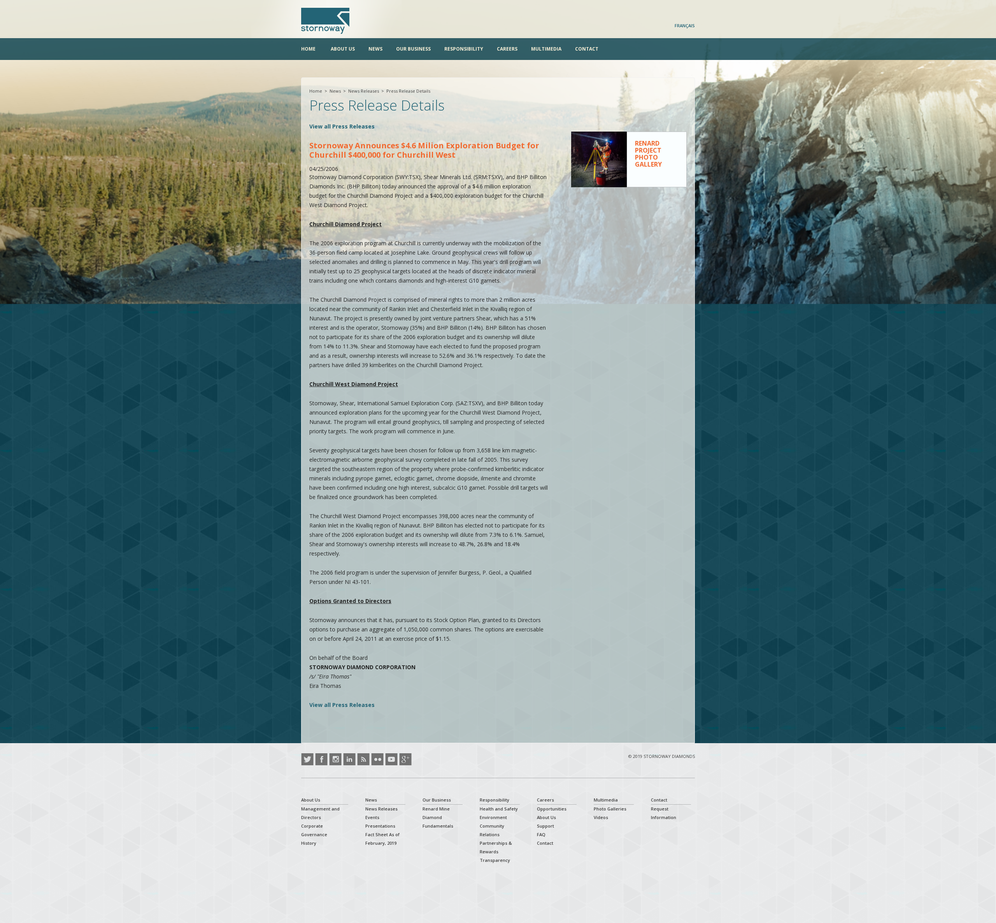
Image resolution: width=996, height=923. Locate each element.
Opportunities (551, 809)
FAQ (541, 834)
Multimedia (546, 49)
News (375, 49)
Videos (601, 817)
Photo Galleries (610, 809)
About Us (343, 49)
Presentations (380, 826)
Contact (586, 49)
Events (372, 817)
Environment (493, 817)
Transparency (495, 860)
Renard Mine (436, 809)
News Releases (363, 91)
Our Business (413, 49)
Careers (507, 49)
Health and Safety (499, 809)
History (308, 843)
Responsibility (463, 49)
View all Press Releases (342, 126)
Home (308, 49)
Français (685, 25)
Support (545, 826)
